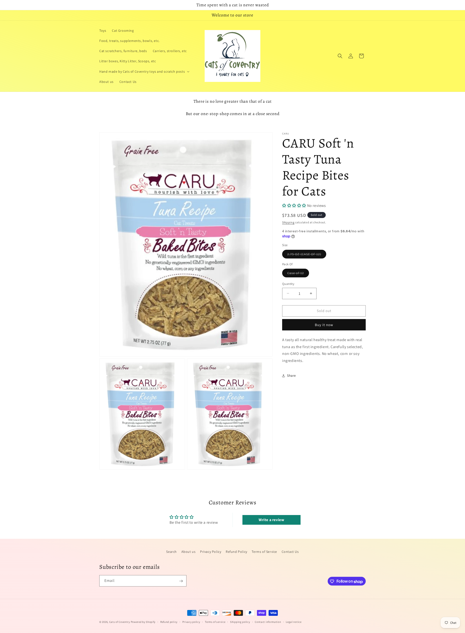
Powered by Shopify (143, 622)
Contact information (268, 622)
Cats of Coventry (119, 622)
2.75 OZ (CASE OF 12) (306, 255)
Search (171, 551)
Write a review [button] (271, 519)
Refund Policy (236, 551)
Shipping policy (240, 622)
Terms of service (215, 622)
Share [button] (291, 375)
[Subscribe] (181, 581)
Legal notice (293, 622)
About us (188, 551)
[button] (143, 71)
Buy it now (324, 324)
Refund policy (169, 622)
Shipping (288, 222)
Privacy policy (191, 622)
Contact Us (290, 551)
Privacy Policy (210, 551)
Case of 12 (298, 274)
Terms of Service (264, 551)
